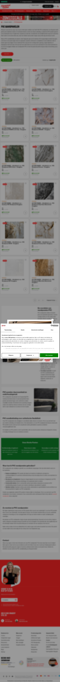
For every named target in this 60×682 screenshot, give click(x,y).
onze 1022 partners (10, 337)
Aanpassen (29, 355)
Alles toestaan (49, 355)
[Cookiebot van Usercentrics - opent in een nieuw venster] (52, 326)
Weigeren (11, 355)
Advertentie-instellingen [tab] (37, 330)
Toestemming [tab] (7, 330)
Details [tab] (22, 330)
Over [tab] (52, 330)
